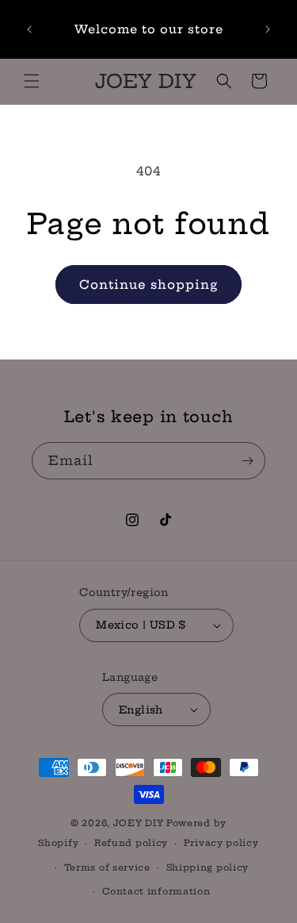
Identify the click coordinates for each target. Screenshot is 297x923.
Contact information (156, 891)
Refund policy (131, 842)
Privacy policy (221, 842)
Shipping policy (207, 867)
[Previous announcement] (29, 29)
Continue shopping (148, 284)
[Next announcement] (267, 29)
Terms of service (107, 867)
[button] (31, 80)
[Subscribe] (247, 460)
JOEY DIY (138, 823)
